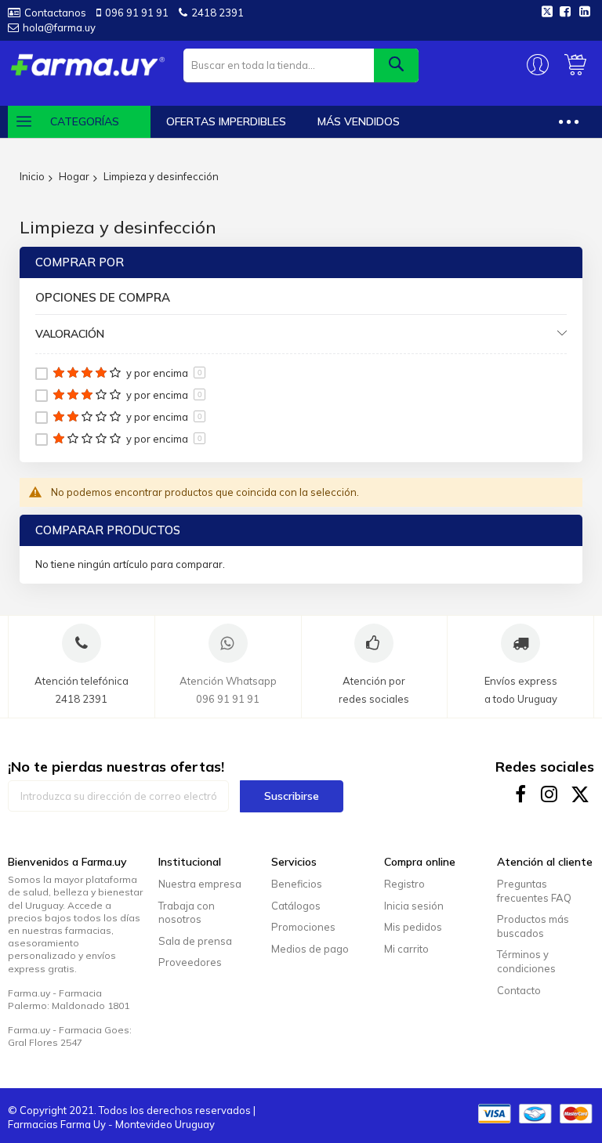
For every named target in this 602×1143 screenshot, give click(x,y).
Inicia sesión (414, 905)
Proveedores (190, 962)
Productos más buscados (533, 926)
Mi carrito (406, 948)
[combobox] (301, 65)
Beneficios (296, 883)
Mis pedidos (413, 927)
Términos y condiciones (526, 961)
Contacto (519, 990)
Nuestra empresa (199, 883)
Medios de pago (310, 948)
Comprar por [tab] (79, 262)
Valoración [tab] (69, 334)
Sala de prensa (195, 941)
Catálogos (296, 905)
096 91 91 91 (137, 12)
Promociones (303, 927)
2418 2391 (217, 12)
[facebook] (521, 794)
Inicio (32, 176)
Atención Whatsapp (228, 681)
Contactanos (55, 12)
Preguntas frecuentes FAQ (534, 890)
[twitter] (580, 794)
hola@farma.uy (59, 27)
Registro (404, 883)
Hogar (74, 176)
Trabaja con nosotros (186, 912)
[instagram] (550, 794)
